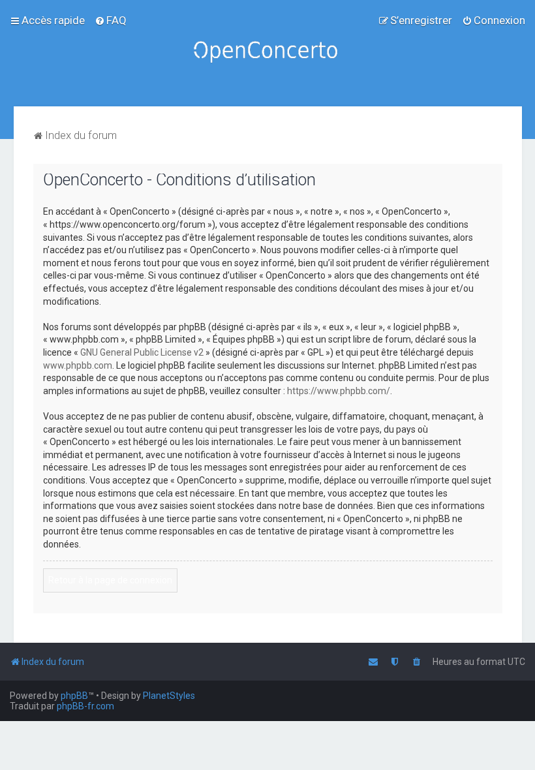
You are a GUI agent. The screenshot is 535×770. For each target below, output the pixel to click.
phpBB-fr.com (85, 706)
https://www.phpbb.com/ (338, 391)
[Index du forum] (267, 53)
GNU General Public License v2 (142, 352)
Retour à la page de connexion (110, 580)
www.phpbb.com (77, 365)
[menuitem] (111, 20)
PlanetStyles (169, 695)
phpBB (74, 695)
